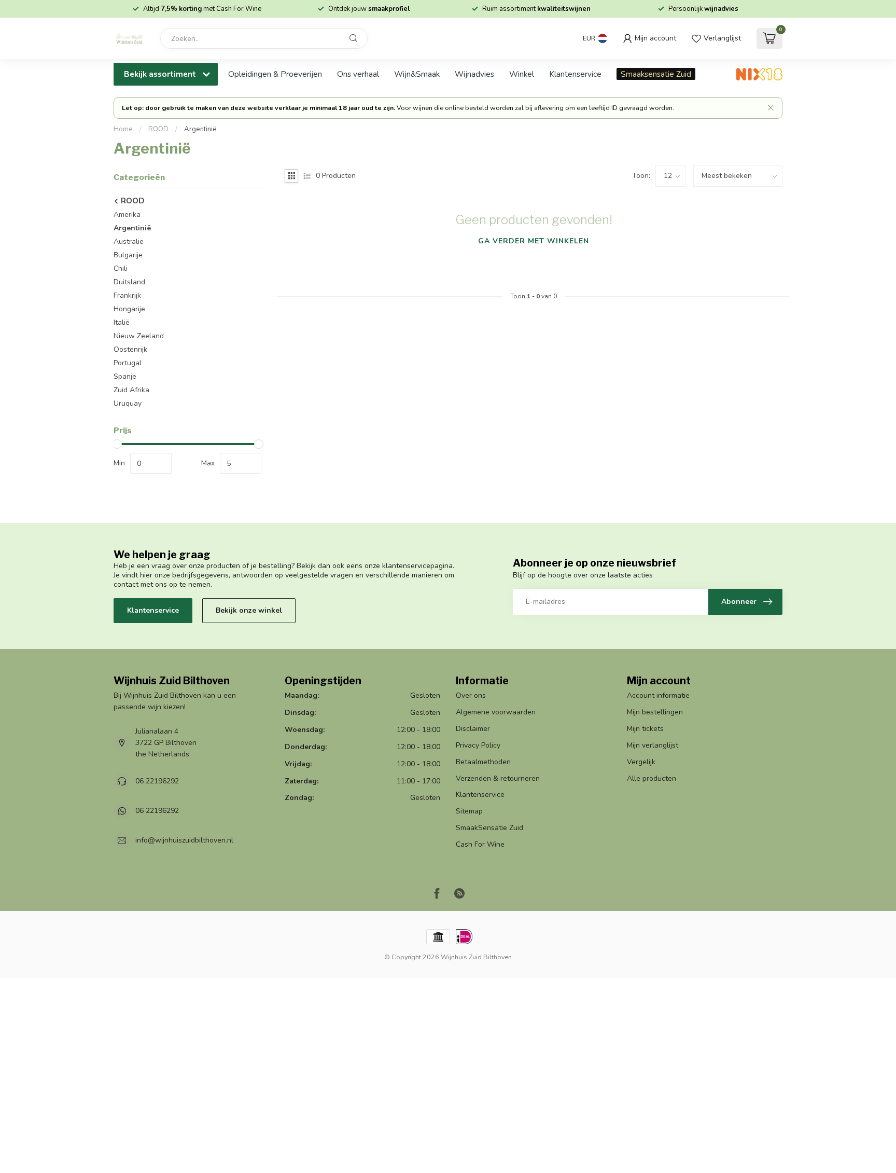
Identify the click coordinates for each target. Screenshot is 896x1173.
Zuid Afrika (131, 390)
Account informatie (658, 695)
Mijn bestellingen (655, 712)
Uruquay (128, 403)
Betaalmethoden (483, 762)
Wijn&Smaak (417, 73)
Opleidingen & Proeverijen (275, 73)
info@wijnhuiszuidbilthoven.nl (184, 840)
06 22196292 (157, 781)
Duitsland (129, 282)
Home (123, 129)
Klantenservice (575, 73)
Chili (121, 268)
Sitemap (469, 811)
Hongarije (129, 309)
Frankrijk (127, 295)
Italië (122, 322)
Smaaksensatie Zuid (656, 73)
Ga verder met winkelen (533, 241)
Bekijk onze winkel (249, 610)
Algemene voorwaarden (496, 712)
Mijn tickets (645, 729)
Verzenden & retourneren (498, 778)
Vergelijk (641, 762)
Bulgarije (128, 255)
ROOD (158, 129)
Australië (129, 241)
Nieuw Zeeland (139, 336)
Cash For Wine (480, 844)
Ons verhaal (358, 73)
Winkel (521, 73)
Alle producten (651, 778)
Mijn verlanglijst (652, 745)
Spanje (125, 376)
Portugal (128, 363)
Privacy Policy (478, 745)
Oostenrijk (130, 349)
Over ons (471, 695)
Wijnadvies (474, 73)
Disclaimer (473, 729)
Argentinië (200, 129)
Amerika (127, 214)
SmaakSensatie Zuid (489, 828)
